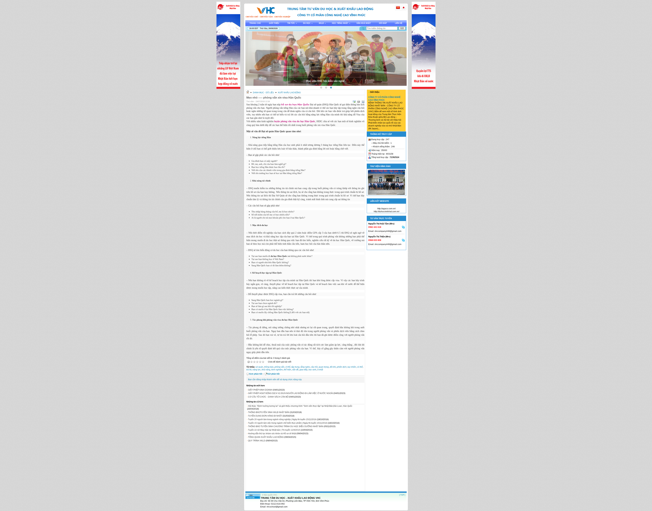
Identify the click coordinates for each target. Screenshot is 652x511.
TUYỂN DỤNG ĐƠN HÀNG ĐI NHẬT (265, 416)
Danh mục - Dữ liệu (263, 92)
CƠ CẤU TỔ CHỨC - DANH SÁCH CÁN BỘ (268, 397)
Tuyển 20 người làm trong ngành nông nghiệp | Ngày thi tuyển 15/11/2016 (282, 419)
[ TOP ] (402, 495)
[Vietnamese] (398, 7)
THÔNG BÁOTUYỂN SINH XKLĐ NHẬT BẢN (268, 412)
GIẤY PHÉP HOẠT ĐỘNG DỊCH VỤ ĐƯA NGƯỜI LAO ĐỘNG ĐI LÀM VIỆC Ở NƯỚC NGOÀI (290, 393)
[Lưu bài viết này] (363, 101)
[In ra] (358, 101)
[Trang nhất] (247, 92)
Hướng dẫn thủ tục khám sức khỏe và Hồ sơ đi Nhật (272, 433)
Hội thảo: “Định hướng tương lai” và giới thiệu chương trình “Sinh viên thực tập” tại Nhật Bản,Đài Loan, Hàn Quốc (300, 406)
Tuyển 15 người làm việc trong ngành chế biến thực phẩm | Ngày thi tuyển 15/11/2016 (287, 423)
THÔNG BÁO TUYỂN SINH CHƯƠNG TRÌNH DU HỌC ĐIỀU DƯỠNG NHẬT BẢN (285, 426)
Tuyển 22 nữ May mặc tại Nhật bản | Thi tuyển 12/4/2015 (274, 430)
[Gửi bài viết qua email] (354, 101)
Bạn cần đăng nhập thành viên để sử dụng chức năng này (275, 379)
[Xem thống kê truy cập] (252, 498)
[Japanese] (404, 7)
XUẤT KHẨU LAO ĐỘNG (289, 92)
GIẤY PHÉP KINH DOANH (260, 390)
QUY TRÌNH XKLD (256, 440)
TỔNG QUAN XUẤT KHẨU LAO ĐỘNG (266, 437)
